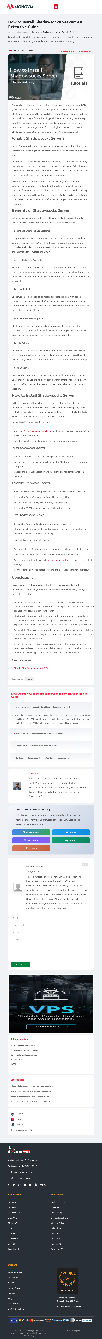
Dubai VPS (55, 1238)
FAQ (13, 1064)
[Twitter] (15, 1185)
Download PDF (68, 51)
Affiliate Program (73, 1330)
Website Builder (58, 1223)
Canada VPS (13, 1249)
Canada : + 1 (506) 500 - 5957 (24, 1166)
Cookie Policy (43, 1333)
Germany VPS (57, 1249)
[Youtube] (32, 1185)
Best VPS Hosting (16, 1308)
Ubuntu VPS (13, 1238)
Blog (19, 32)
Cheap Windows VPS (23, 1130)
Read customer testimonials (68, 1306)
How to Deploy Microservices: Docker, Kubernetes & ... (32, 1091)
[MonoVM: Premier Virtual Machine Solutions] (19, 1149)
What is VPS (13, 1303)
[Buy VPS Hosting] (51, 1004)
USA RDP (12, 1244)
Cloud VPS (55, 1233)
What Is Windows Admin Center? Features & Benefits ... (32, 1086)
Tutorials (26, 32)
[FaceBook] (10, 1185)
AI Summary (86, 51)
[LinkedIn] (26, 1185)
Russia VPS (56, 1244)
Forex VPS (55, 1207)
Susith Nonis (32, 773)
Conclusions (17, 1059)
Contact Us (13, 1277)
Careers (11, 1293)
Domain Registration (60, 1217)
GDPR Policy (29, 1336)
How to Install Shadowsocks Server (25, 1055)
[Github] (46, 1185)
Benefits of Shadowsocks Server (24, 1050)
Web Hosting (56, 1212)
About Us (12, 1282)
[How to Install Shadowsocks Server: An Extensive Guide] (51, 77)
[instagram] (21, 1185)
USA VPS (12, 1228)
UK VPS (11, 1233)
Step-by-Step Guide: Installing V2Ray (31, 668)
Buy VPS (18, 1119)
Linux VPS (19, 1124)
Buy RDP (19, 1114)
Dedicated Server (58, 1202)
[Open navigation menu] (56, 6)
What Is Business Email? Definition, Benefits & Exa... (31, 1096)
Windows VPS (14, 1212)
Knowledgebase (15, 1272)
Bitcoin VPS (13, 1223)
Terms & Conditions (15, 1333)
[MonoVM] (19, 7)
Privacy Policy (30, 1333)
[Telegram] (37, 1185)
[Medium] (42, 1185)
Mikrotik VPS (57, 1228)
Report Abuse (14, 1288)
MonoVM (11, 32)
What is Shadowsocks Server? (23, 1045)
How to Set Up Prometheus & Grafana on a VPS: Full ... (31, 1102)
